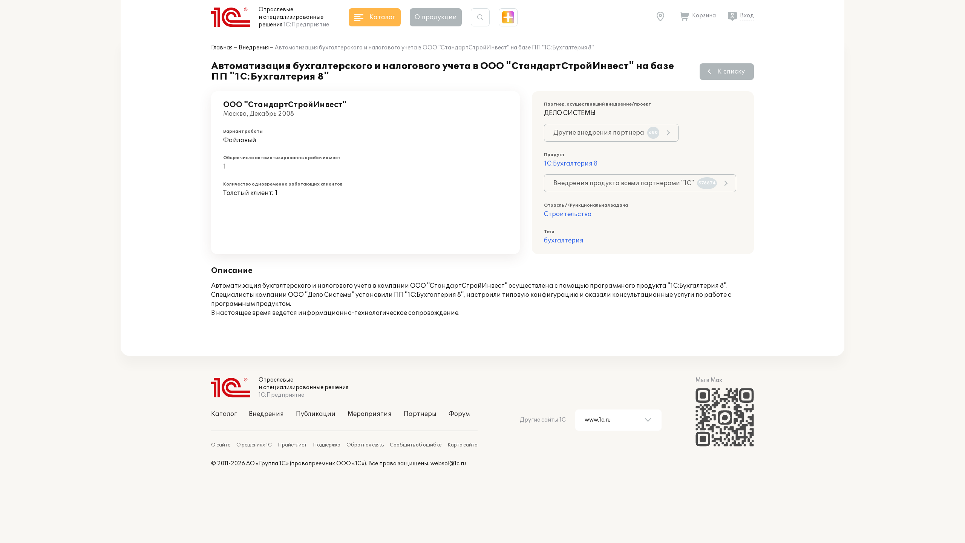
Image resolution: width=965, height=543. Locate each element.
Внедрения (254, 47)
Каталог (224, 414)
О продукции (436, 17)
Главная (222, 47)
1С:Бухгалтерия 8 (570, 163)
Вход (747, 15)
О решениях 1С (254, 445)
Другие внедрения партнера (605, 133)
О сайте (220, 445)
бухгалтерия (564, 240)
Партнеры (420, 414)
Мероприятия (370, 414)
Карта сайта (462, 445)
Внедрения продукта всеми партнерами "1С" (634, 183)
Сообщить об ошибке (415, 445)
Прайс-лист (292, 445)
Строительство (567, 214)
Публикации (315, 414)
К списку (731, 71)
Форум (459, 414)
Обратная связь (365, 445)
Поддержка (326, 445)
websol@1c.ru (448, 463)
